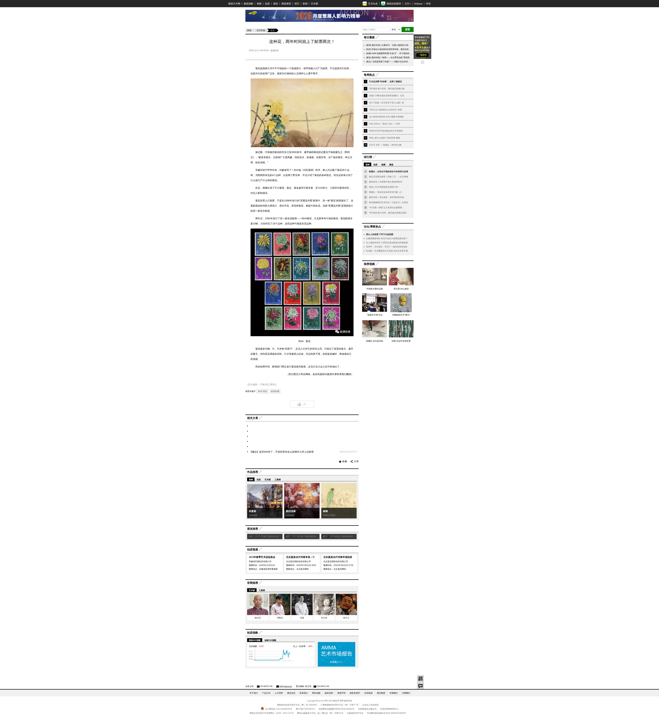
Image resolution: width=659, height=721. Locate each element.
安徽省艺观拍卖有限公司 (260, 561)
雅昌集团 (381, 693)
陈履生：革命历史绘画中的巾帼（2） (386, 192)
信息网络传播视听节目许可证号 (337, 709)
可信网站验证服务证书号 (386, 713)
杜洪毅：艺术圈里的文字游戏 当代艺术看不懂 (387, 251)
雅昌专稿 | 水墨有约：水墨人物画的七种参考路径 (394, 45)
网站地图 (316, 693)
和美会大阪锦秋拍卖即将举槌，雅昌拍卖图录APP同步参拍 (398, 49)
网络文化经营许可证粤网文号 (272, 713)
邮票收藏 (275, 391)
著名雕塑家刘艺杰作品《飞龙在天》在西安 (388, 202)
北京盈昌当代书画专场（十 (300, 557)
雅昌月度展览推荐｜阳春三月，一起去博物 (388, 176)
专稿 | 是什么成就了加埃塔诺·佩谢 (384, 138)
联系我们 (304, 693)
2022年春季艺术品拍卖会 (262, 557)
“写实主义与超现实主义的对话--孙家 (385, 110)
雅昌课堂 (286, 3)
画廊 (259, 3)
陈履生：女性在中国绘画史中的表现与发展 (388, 171)
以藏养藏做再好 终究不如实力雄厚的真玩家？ (387, 238)
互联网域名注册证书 (367, 709)
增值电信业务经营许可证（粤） (297, 705)
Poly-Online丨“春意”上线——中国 (384, 124)
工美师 (278, 479)
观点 (369, 61)
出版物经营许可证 (355, 713)
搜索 (407, 29)
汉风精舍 (290, 515)
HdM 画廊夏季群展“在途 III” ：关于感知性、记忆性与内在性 (399, 53)
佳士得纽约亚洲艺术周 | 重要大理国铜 (386, 117)
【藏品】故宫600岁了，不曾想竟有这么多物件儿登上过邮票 (282, 451)
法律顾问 (406, 693)
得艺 (296, 3)
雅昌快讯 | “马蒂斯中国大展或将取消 (385, 182)
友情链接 (368, 693)
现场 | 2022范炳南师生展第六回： (384, 187)
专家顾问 (393, 693)
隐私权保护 (355, 693)
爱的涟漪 (291, 511)
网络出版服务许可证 (320, 713)
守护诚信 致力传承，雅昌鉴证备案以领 (386, 88)
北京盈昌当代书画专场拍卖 (337, 557)
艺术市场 (261, 30)
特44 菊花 (262, 391)
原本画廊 (253, 515)
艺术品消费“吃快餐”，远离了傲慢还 (385, 81)
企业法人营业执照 (370, 705)
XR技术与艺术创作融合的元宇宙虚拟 (386, 131)
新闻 (305, 3)
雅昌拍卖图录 (394, 3)
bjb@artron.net (286, 686)
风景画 (252, 511)
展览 (275, 3)
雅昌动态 (291, 693)
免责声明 (341, 693)
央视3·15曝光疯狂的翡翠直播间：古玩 (386, 95)
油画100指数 (270, 640)
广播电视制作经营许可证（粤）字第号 (340, 705)
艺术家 (314, 3)
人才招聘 (279, 693)
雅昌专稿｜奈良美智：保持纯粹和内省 (386, 197)
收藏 (344, 461)
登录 (428, 3)
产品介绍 (266, 693)
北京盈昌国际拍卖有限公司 (298, 561)
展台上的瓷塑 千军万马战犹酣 (379, 234)
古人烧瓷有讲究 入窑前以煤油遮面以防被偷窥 (387, 242)
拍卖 (267, 3)
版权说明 (329, 693)
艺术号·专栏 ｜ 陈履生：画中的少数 (385, 145)
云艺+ (407, 3)
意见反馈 (420, 685)
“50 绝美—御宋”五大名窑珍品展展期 (385, 207)
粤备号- (305, 709)
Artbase (418, 3)
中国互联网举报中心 (389, 709)
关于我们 (254, 693)
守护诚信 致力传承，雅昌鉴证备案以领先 (388, 213)
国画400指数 (255, 640)
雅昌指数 (248, 3)
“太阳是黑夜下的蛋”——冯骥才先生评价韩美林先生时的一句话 (400, 61)
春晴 (325, 511)
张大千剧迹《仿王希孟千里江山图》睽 (386, 102)
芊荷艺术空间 (329, 515)
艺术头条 (373, 3)
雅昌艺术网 (234, 3)
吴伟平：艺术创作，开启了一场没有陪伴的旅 (386, 247)
